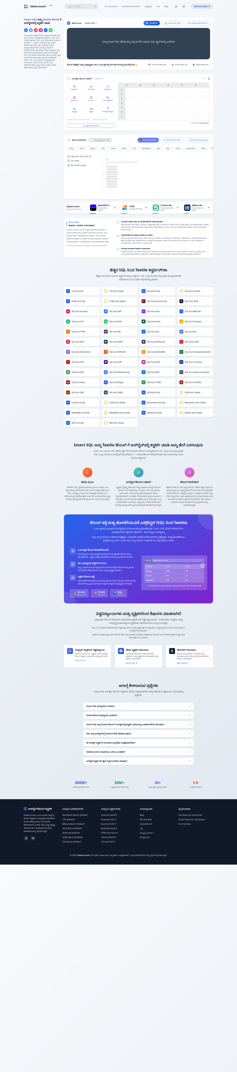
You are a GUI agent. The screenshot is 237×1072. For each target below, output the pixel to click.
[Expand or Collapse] (204, 78)
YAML (203, 148)
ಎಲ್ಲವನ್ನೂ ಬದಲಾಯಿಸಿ (92, 125)
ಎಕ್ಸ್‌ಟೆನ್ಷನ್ (148, 6)
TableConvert (83, 855)
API (158, 6)
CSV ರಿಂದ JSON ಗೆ (108, 837)
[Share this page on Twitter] (31, 30)
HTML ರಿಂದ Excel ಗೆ (109, 832)
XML (158, 148)
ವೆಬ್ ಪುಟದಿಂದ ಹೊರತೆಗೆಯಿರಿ (197, 23)
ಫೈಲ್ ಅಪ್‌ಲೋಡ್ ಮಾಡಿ (172, 23)
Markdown (146, 148)
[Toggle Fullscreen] (209, 78)
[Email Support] (33, 838)
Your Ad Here (184, 824)
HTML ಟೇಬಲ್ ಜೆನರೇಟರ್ (72, 837)
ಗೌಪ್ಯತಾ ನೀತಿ (144, 837)
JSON (71, 148)
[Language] (185, 6)
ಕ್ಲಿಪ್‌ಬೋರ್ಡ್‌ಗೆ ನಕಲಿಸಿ (173, 140)
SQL (103, 148)
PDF (167, 148)
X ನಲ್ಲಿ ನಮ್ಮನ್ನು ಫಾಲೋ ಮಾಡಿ (101, 140)
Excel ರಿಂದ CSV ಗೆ (108, 824)
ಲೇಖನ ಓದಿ (79, 660)
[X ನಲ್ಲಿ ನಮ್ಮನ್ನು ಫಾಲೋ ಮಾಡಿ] (26, 838)
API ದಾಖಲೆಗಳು (146, 819)
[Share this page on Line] (51, 30)
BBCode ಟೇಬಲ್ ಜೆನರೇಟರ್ (73, 824)
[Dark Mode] (176, 6)
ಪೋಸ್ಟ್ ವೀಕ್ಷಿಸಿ (130, 663)
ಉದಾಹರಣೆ (153, 23)
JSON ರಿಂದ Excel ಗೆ (109, 828)
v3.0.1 (50, 5)
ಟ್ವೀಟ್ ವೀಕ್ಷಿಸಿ (181, 663)
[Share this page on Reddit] (36, 30)
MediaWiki (190, 148)
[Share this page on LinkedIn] (46, 30)
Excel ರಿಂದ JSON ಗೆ (109, 815)
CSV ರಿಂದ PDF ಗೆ (108, 841)
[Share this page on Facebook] (26, 30)
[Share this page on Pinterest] (41, 30)
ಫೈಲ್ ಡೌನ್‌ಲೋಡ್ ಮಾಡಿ (199, 140)
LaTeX (113, 148)
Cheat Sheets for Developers (191, 819)
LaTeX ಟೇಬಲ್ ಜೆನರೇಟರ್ (131, 6)
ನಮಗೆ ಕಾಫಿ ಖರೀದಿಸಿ (201, 6)
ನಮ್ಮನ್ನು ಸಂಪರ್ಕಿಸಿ (147, 832)
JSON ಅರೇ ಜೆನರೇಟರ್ (71, 832)
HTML (124, 148)
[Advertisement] (42, 88)
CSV (134, 148)
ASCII (178, 148)
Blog (166, 6)
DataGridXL (204, 123)
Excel (82, 148)
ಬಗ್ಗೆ (141, 828)
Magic (92, 148)
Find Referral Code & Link (190, 815)
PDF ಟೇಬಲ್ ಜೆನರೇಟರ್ (71, 841)
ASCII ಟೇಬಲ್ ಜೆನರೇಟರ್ (72, 828)
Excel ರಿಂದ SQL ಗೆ (108, 819)
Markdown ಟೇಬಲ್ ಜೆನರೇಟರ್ (75, 815)
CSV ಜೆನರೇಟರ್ (68, 819)
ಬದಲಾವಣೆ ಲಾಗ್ (146, 824)
